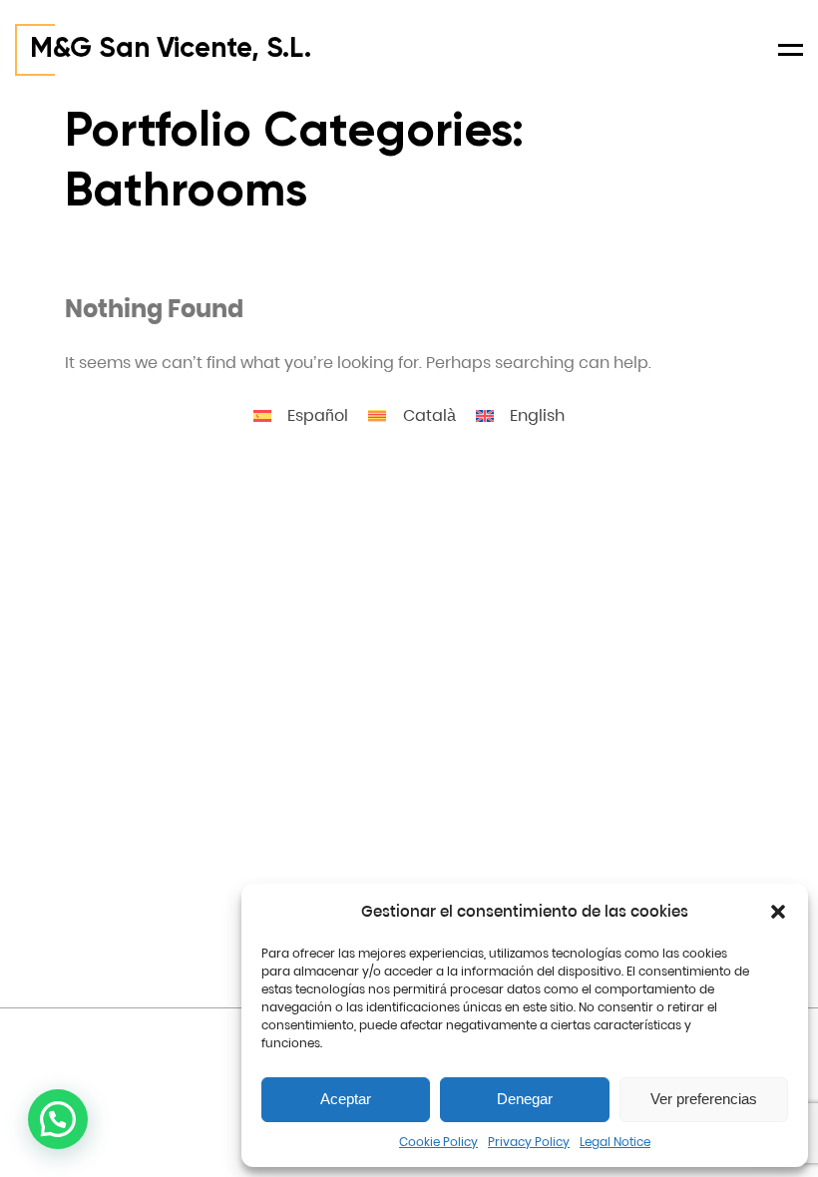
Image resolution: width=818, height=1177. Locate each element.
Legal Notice (615, 1141)
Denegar (525, 1098)
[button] (778, 912)
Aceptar (345, 1098)
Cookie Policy (438, 1141)
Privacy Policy (529, 1141)
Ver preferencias (703, 1098)
